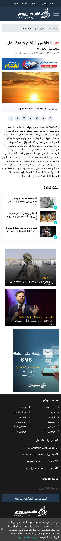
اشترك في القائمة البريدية (30, 498)
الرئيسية (53, 28)
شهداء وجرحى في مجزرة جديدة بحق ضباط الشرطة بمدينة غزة (21, 229)
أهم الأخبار (40, 28)
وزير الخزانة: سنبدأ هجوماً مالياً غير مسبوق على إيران (32, 322)
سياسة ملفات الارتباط (27, 536)
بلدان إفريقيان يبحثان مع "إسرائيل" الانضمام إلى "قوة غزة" (31, 282)
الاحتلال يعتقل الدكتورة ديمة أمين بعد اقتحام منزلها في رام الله (22, 215)
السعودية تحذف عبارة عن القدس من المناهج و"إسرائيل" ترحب (21, 201)
